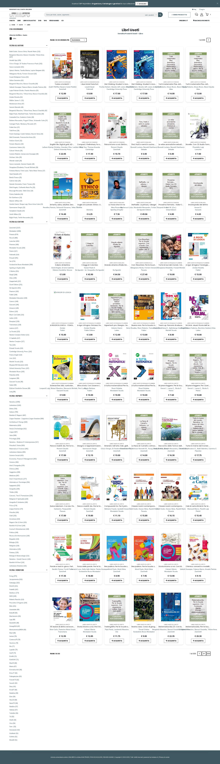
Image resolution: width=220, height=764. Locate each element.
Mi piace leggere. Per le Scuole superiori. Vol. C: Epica (181, 385)
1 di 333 (202, 40)
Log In (202, 9)
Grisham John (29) (15, 157)
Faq (195, 9)
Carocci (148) (13, 301)
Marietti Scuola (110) (16, 362)
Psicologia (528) (14, 439)
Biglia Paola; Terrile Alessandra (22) (21, 218)
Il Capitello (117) (14, 338)
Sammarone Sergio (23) (17, 207)
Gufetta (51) (13, 737)
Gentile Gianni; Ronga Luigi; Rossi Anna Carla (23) (26, 204)
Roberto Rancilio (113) (16, 599)
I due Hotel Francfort (90, 84)
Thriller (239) (13, 492)
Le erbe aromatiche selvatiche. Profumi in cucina (179, 144)
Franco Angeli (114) (15, 355)
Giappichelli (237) (15, 281)
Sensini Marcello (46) (16, 107)
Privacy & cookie (164, 757)
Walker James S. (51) (16, 100)
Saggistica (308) (14, 472)
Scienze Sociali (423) (16, 455)
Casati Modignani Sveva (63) (19, 77)
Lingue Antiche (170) (16, 509)
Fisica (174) (13, 506)
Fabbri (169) (13, 295)
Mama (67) (12, 666)
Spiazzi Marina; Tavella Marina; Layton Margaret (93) (26, 70)
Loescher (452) (14, 241)
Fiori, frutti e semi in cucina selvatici (147, 144)
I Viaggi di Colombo (89, 265)
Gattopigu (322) (14, 583)
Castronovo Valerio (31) (17, 147)
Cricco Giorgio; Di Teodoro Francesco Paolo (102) (25, 64)
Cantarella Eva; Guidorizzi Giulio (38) (21, 117)
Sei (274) (12, 261)
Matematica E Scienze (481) (18, 449)
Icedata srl (154, 757)
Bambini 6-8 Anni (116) (16, 562)
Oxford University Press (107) (19, 368)
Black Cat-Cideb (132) (16, 315)
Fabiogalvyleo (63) (15, 676)
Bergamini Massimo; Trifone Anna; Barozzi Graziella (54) (28, 94)
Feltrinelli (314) (14, 255)
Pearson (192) (14, 291)
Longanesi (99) (14, 378)
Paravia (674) (13, 234)
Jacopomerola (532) (15, 579)
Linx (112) (12, 358)
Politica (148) (13, 532)
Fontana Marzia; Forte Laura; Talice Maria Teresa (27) (27, 171)
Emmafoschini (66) (15, 670)
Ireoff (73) (12, 653)
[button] (208, 14)
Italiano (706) (13, 412)
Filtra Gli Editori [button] (16, 222)
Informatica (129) (15, 549)
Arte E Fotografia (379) (17, 465)
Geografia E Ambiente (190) (18, 502)
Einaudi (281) (13, 258)
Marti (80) (12, 633)
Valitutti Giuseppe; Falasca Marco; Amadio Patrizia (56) (27, 87)
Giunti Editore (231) (15, 285)
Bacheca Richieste (201, 20)
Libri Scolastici (29, 20)
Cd (62, 20)
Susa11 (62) (13, 683)
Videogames (54, 20)
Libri (19, 20)
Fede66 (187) (13, 589)
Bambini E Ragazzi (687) (17, 415)
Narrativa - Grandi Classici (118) (19, 559)
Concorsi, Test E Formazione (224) (21, 496)
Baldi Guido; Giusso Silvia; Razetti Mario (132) (24, 51)
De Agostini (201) (15, 288)
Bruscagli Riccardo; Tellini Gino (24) (21, 191)
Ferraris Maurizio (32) (16, 144)
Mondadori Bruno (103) (16, 372)
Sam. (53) (12, 726)
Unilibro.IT (183, 20)
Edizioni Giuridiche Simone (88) (19, 388)
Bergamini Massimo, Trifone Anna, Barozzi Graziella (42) (28, 110)
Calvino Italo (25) (15, 181)
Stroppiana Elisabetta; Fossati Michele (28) (23, 167)
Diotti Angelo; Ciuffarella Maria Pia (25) (22, 187)
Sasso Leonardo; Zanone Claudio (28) (21, 164)
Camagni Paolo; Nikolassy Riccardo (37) (22, 124)
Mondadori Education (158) (18, 298)
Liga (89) (12, 619)
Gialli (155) (12, 516)
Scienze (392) (14, 462)
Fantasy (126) (14, 552)
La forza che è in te (117, 204)
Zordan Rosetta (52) (16, 97)
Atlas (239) (13, 278)
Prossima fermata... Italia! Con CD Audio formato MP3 (181, 204)
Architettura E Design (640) (18, 422)
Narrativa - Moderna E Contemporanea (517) (24, 442)
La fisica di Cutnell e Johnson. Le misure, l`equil (151, 446)
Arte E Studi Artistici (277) (18, 479)
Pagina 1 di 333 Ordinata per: (60, 40)
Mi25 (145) (12, 596)
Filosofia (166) (14, 512)
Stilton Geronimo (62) (16, 80)
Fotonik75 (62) (14, 680)
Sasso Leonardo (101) (16, 67)
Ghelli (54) (12, 720)
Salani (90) (12, 385)
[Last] (204, 654)
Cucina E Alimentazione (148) (19, 529)
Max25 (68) (13, 663)
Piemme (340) (14, 244)
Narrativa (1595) (14, 402)
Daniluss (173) (14, 593)
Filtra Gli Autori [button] (16, 45)
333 (208, 653)
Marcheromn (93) (15, 616)
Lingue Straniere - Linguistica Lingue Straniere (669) (26, 419)
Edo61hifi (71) (14, 660)
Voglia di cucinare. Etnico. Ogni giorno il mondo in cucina (101, 204)
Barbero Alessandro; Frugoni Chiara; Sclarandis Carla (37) (28, 120)
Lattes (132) (13, 318)
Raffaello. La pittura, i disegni (144, 204)
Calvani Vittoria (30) (15, 151)
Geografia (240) (14, 489)
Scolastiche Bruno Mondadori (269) (21, 264)
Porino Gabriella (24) (16, 194)
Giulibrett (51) (13, 733)
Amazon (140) (14, 308)
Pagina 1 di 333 (55, 654)
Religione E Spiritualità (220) (18, 499)
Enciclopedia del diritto (198, 204)
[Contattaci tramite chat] (196, 14)
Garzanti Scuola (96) (16, 382)
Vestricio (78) (13, 643)
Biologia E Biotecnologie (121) (19, 556)
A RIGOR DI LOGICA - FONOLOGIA (63, 325)
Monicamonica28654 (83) (17, 630)
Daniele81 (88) (14, 623)
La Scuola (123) (14, 331)
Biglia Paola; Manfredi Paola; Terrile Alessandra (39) (26, 114)
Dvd (39, 20)
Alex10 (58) (13, 700)
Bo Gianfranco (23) (15, 197)
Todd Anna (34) (14, 131)
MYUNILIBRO (142, 4)
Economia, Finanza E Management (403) (23, 459)
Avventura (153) (14, 519)
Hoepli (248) (13, 275)
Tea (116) (12, 345)
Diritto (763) (13, 409)
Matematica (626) (15, 425)
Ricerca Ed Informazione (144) (19, 536)
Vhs (45, 20)
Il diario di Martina (62, 265)
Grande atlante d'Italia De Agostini (119, 265)
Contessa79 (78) (14, 640)
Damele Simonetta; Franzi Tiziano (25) (22, 184)
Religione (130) (14, 546)
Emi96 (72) (13, 656)
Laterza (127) (13, 328)
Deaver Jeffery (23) (15, 201)
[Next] (208, 40)
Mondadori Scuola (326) (17, 248)
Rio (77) (12, 646)
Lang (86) (12, 392)
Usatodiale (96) (14, 609)
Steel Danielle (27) (15, 174)
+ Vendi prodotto (179, 15)
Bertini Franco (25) (15, 177)
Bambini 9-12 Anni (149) (17, 526)
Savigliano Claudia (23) (17, 211)
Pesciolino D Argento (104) (18, 603)
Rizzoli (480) (13, 238)
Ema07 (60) (13, 690)
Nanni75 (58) (13, 703)
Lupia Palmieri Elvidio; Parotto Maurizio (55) (23, 90)
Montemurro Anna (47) (16, 104)
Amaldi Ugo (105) (15, 60)
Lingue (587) (13, 432)
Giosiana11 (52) (14, 730)
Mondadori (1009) (15, 231)
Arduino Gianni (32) (15, 141)
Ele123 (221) (13, 586)
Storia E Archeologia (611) (18, 429)
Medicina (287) (14, 475)
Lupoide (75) (13, 650)
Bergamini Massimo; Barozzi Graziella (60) (23, 84)
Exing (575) (13, 576)
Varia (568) (12, 435)
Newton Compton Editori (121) (19, 335)
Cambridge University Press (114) (20, 351)
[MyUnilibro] (201, 14)
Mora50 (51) (13, 740)
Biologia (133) (13, 542)
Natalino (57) (13, 706)
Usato (12, 20)
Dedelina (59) (13, 693)
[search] (160, 14)
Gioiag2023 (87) (14, 626)
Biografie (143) (14, 539)
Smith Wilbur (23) (15, 214)
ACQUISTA (63, 98)
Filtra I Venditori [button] (16, 570)
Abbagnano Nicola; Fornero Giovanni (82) (23, 74)
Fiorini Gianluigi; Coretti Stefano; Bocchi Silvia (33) (26, 134)
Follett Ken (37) (14, 127)
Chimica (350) (14, 469)
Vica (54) (12, 723)
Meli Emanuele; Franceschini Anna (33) (22, 137)
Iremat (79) (13, 636)
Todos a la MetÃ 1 (62, 84)
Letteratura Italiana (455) (17, 452)
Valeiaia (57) (13, 710)
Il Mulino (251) (14, 271)
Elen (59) (12, 696)
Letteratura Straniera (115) (18, 566)
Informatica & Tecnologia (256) (19, 482)
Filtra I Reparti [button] (15, 396)
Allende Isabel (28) (15, 161)
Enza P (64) (13, 673)
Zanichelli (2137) (14, 228)
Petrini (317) (13, 251)
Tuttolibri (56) (13, 713)
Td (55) (11, 717)
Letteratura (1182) (15, 405)
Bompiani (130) (14, 321)
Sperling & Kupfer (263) (17, 268)
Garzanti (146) (14, 305)
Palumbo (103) (14, 375)
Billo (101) (12, 606)
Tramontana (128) (15, 325)
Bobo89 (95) (13, 613)
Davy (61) (12, 686)
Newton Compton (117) (16, 341)
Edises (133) (13, 311)
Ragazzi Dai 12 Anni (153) (18, 522)
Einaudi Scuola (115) (16, 348)
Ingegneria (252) (14, 485)
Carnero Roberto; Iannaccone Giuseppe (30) (23, 154)
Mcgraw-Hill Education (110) (18, 365)
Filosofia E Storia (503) (17, 445)
